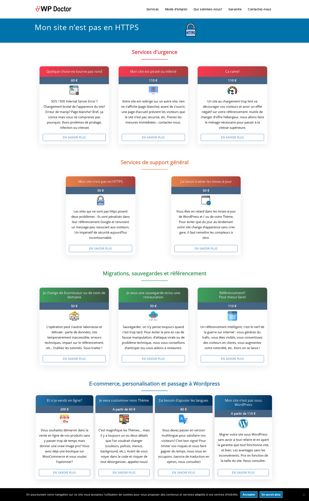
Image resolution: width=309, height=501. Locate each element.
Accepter (249, 494)
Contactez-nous (259, 9)
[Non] (304, 495)
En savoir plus (74, 137)
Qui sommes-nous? (208, 9)
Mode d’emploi (176, 9)
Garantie (235, 9)
